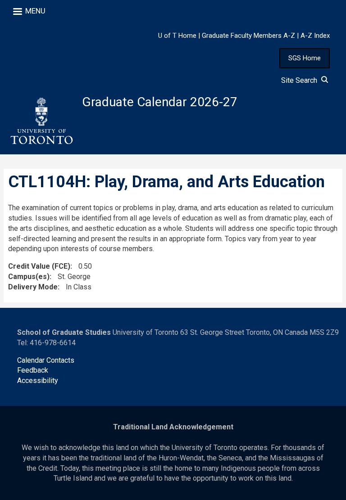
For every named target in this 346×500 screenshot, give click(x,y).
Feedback (32, 370)
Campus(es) (29, 276)
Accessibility (37, 380)
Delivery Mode (33, 287)
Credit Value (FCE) (39, 266)
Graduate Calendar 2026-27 (159, 102)
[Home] (41, 121)
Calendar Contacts (45, 360)
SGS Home (304, 58)
